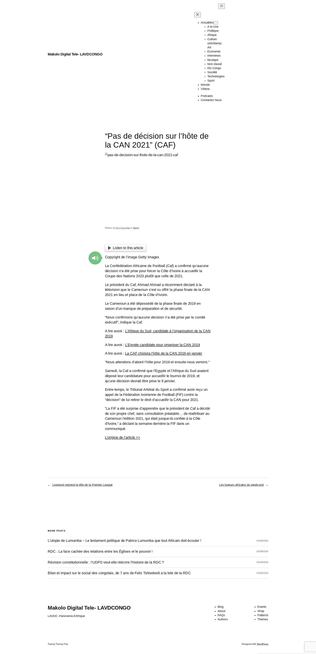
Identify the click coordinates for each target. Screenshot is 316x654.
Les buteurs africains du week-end (241, 485)
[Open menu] (221, 6)
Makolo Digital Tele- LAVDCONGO (75, 54)
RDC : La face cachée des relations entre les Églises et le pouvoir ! (100, 551)
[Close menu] (197, 14)
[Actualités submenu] (215, 23)
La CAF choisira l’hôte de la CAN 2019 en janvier (163, 353)
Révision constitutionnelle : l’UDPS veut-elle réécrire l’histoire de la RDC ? (106, 562)
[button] (95, 258)
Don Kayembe (123, 228)
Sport (136, 228)
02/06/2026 (262, 540)
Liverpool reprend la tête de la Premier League (82, 485)
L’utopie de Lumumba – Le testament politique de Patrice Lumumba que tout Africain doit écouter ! (124, 541)
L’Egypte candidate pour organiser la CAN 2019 (162, 345)
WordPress (262, 644)
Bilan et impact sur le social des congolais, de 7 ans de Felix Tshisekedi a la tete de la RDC (119, 573)
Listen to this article (128, 248)
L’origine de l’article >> (122, 437)
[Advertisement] (246, 54)
